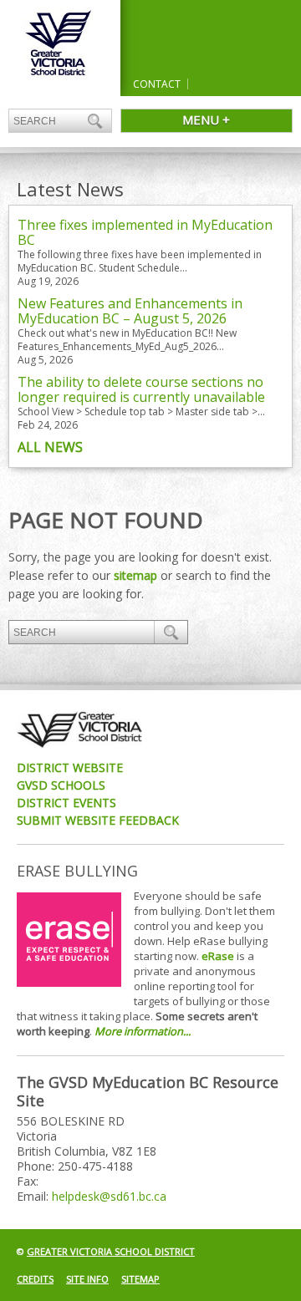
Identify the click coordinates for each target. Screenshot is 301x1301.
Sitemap (140, 1279)
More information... (142, 1031)
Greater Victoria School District (111, 1251)
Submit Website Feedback (98, 820)
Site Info (87, 1279)
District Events (66, 803)
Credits (35, 1279)
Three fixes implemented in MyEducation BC (145, 232)
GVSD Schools (61, 785)
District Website (70, 767)
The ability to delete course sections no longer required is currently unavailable (141, 389)
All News (50, 447)
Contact (157, 84)
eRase (218, 955)
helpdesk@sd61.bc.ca (109, 1196)
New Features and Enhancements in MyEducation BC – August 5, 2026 (130, 311)
